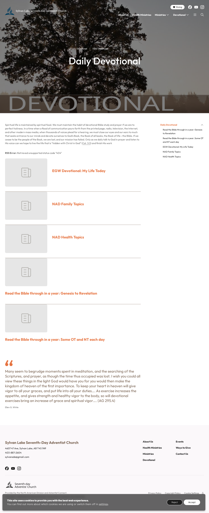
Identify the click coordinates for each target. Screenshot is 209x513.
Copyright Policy (173, 493)
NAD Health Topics (68, 237)
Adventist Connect (57, 492)
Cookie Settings (191, 493)
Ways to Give (183, 447)
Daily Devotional (168, 124)
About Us (123, 14)
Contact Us (182, 453)
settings (103, 504)
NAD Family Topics (68, 204)
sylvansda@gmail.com (17, 456)
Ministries (160, 14)
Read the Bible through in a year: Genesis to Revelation (51, 293)
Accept (192, 502)
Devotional (179, 14)
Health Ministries (141, 14)
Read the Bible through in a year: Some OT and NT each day (55, 339)
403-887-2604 (13, 452)
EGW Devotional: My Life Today (79, 171)
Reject (175, 502)
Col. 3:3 (86, 143)
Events (179, 441)
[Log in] (203, 493)
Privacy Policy (154, 493)
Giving (179, 7)
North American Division (32, 492)
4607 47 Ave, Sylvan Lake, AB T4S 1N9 (25, 448)
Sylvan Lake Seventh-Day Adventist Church (41, 11)
